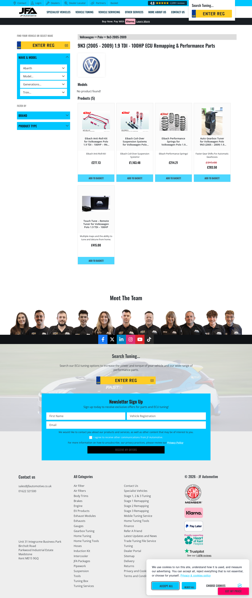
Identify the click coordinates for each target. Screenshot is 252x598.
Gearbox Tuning (84, 531)
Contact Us (131, 486)
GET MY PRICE (233, 591)
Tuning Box (81, 581)
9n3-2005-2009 (116, 37)
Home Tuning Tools (86, 541)
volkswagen (87, 37)
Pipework (80, 566)
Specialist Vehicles (135, 491)
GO (66, 45)
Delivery (129, 561)
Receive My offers (126, 450)
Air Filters (80, 491)
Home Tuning (82, 536)
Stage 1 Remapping (136, 501)
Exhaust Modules (85, 516)
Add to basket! (96, 178)
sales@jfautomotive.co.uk (35, 486)
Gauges (78, 526)
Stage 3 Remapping (136, 511)
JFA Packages (82, 561)
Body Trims (81, 496)
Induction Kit (82, 551)
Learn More (143, 21)
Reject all (189, 587)
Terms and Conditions (138, 576)
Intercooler (81, 556)
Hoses (78, 546)
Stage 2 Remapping (136, 506)
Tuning (128, 546)
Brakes (78, 501)
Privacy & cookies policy (196, 575)
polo (100, 37)
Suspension (81, 571)
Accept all (166, 586)
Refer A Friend (133, 531)
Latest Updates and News (140, 536)
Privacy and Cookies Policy (141, 571)
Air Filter (79, 486)
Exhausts (79, 521)
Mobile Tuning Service (138, 516)
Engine (78, 506)
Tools (77, 576)
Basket (114, 3)
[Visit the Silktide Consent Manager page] (240, 586)
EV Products (81, 511)
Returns (129, 566)
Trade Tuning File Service (140, 541)
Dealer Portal (132, 551)
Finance (129, 526)
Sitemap (129, 556)
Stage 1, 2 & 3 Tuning (137, 496)
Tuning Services (84, 586)
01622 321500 (27, 491)
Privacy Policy (175, 442)
